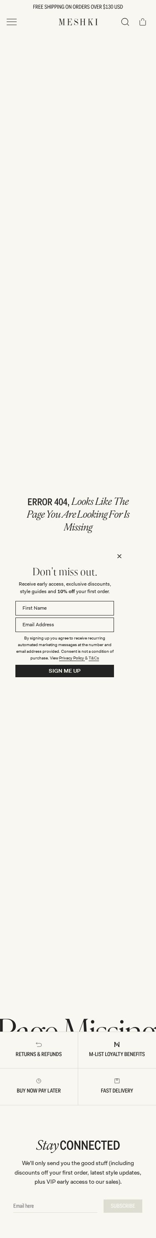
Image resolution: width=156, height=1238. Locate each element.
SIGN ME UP (65, 670)
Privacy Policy (72, 658)
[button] (125, 22)
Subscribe (123, 1206)
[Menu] (12, 22)
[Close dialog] (119, 556)
